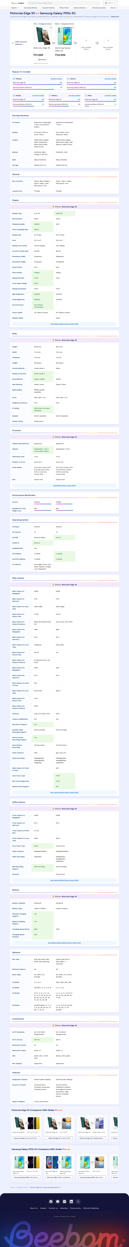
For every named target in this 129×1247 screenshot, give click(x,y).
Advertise (64, 1208)
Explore (14, 8)
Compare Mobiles (48, 8)
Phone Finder (64, 8)
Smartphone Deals (99, 8)
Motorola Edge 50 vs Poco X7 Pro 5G (26, 1138)
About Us (34, 1208)
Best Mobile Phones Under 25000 (64, 485)
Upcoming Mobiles (30, 8)
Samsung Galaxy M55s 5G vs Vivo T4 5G (93, 1177)
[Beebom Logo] (17, 3)
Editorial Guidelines (91, 1208)
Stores (112, 8)
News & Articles (79, 8)
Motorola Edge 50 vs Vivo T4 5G (59, 1138)
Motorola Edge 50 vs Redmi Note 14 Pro (93, 1138)
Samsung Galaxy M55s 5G (63, 49)
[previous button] (14, 1128)
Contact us (53, 1208)
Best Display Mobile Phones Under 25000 (64, 324)
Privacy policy (75, 1208)
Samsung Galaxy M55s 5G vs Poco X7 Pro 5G (27, 1177)
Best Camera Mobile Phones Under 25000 (64, 792)
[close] (51, 27)
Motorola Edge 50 (41, 48)
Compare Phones (22, 1187)
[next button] (115, 1128)
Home (12, 1187)
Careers (43, 1208)
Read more (115, 16)
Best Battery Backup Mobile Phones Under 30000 (64, 943)
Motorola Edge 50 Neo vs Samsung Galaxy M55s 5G (60, 1177)
